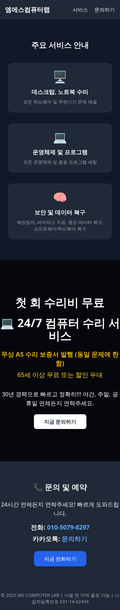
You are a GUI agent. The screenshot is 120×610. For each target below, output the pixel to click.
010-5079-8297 (68, 527)
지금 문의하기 (60, 421)
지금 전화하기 (60, 558)
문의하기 (104, 9)
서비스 (80, 9)
